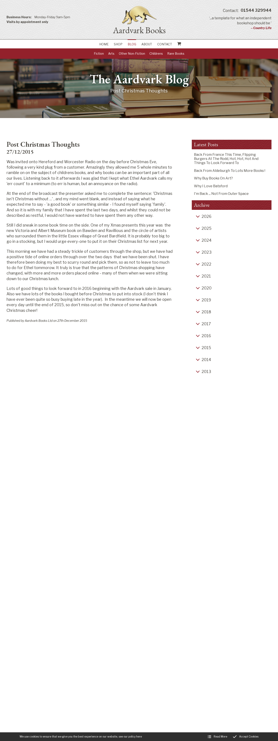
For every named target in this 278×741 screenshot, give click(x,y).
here (139, 736)
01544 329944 (247, 10)
